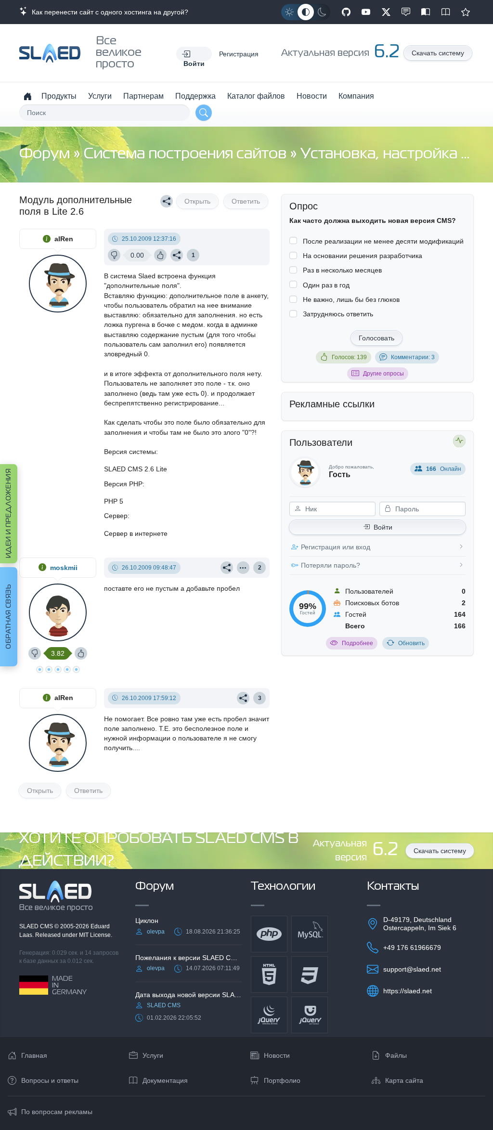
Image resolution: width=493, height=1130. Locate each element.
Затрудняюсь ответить (338, 314)
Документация (165, 1080)
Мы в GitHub (346, 12)
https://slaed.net (407, 991)
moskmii (64, 567)
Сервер (116, 516)
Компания (356, 96)
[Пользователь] (243, 567)
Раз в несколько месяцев (342, 270)
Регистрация (239, 54)
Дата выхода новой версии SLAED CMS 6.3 (188, 995)
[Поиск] (203, 112)
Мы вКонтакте (406, 12)
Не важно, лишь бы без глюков (351, 299)
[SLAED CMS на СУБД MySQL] (309, 934)
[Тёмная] (322, 12)
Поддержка (195, 96)
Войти (383, 527)
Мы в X (386, 12)
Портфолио (282, 1080)
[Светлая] (289, 12)
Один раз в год (326, 285)
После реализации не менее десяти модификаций (383, 241)
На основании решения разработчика (362, 256)
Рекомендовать (465, 12)
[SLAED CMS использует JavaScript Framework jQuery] (269, 1015)
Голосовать (376, 338)
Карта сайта (404, 1080)
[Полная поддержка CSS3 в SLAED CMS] (309, 974)
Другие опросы (383, 373)
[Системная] (306, 12)
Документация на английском (446, 12)
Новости (312, 96)
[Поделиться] (166, 201)
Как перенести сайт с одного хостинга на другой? (108, 12)
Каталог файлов (256, 96)
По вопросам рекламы (56, 1112)
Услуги (100, 96)
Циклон (146, 920)
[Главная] (27, 96)
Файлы (396, 1055)
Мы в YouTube (366, 12)
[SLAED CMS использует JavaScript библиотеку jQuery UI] (309, 1015)
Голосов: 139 (349, 357)
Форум (46, 154)
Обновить (411, 643)
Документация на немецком (425, 12)
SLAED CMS (36, 926)
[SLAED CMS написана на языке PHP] (269, 934)
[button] (194, 54)
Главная (34, 1055)
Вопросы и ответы (49, 1080)
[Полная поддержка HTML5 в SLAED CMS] (269, 974)
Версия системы (130, 451)
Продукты (59, 96)
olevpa (156, 931)
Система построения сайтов (187, 154)
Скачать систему (438, 53)
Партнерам (143, 96)
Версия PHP (123, 484)
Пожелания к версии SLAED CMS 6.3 (188, 957)
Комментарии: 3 (413, 357)
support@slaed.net (412, 969)
